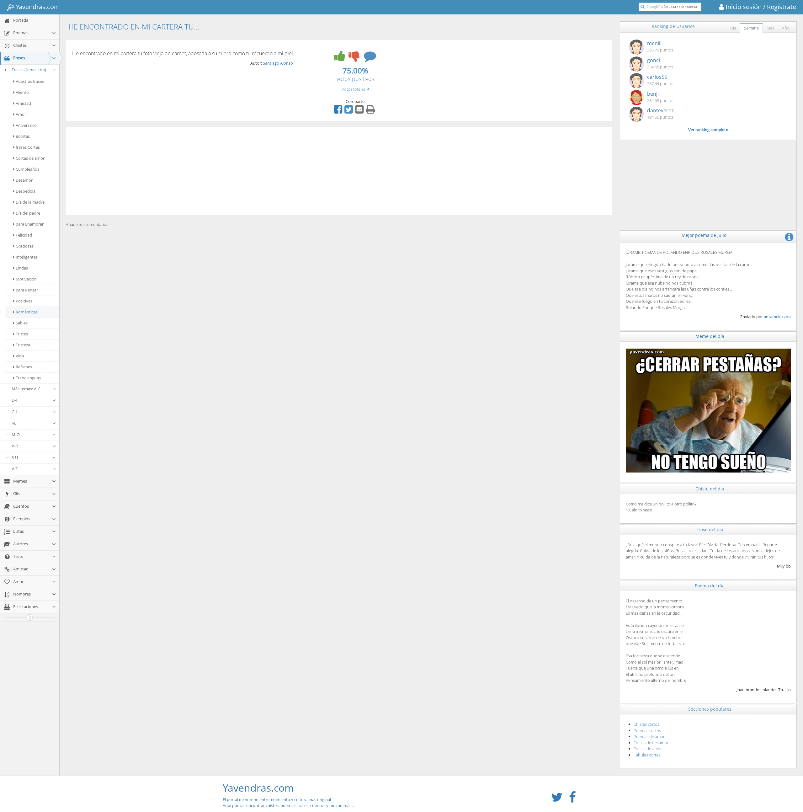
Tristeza (23, 345)
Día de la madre (30, 202)
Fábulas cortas (647, 755)
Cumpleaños (27, 169)
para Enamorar (30, 224)
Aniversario (26, 125)
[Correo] (360, 111)
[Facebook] (339, 111)
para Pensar (27, 290)
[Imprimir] (371, 111)
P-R (15, 446)
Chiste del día (709, 489)
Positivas (24, 301)
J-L (14, 423)
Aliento (22, 92)
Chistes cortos (646, 724)
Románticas (27, 312)
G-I (14, 411)
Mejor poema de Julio (704, 235)
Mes (770, 28)
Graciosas (25, 246)
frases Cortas (28, 147)
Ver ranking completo (708, 129)
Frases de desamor (651, 742)
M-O (16, 434)
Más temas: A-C (26, 389)
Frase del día (709, 529)
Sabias (22, 323)
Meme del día (709, 336)
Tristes (22, 334)
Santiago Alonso (278, 63)
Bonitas (23, 136)
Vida (20, 356)
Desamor (24, 180)
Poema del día (710, 586)
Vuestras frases (30, 81)
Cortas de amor (30, 158)
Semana (751, 28)
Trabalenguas (28, 378)
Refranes (24, 367)
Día (733, 28)
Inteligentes (27, 257)
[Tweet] (349, 111)
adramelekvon (777, 316)
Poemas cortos (647, 730)
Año (786, 28)
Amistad (23, 103)
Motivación (26, 279)
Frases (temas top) (29, 69)
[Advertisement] (339, 171)
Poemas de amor (649, 736)
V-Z (15, 469)
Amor (21, 114)
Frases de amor (648, 748)
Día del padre (28, 213)
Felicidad (24, 235)
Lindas (22, 268)
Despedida (25, 191)
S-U (15, 457)
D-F (15, 400)
